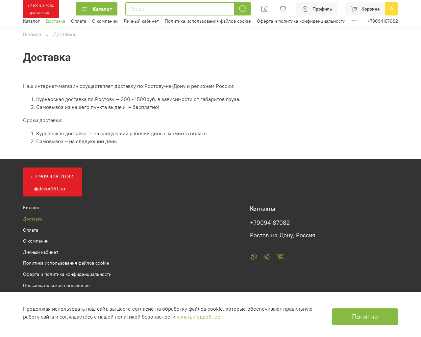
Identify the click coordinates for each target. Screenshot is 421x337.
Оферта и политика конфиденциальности (301, 21)
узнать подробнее (198, 316)
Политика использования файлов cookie (208, 21)
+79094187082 (382, 21)
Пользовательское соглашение (56, 285)
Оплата (78, 21)
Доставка (55, 21)
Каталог (102, 9)
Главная (32, 34)
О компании (105, 21)
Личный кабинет (141, 21)
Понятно (365, 316)
